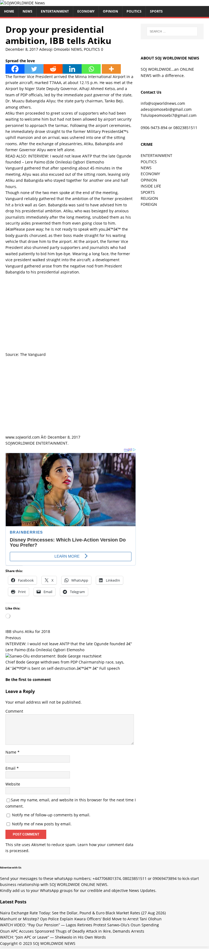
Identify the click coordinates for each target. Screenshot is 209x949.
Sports (156, 11)
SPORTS (148, 192)
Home (9, 11)
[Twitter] (34, 69)
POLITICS (134, 11)
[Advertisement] (70, 313)
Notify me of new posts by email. (42, 823)
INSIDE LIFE (151, 186)
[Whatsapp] (91, 69)
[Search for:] (172, 31)
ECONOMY (85, 11)
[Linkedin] (72, 69)
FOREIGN (149, 204)
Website (12, 784)
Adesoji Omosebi (54, 49)
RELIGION (149, 198)
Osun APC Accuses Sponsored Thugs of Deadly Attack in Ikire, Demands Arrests (72, 931)
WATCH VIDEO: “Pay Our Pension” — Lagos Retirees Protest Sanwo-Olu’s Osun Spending (79, 924)
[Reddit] (53, 69)
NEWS (27, 11)
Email (11, 768)
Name (11, 752)
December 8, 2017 (21, 49)
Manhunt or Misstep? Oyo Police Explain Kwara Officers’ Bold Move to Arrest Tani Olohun (81, 918)
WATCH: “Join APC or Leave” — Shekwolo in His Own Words (53, 937)
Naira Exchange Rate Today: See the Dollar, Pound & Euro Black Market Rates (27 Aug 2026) (83, 912)
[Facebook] (14, 69)
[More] (111, 69)
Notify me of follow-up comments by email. (51, 814)
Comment (14, 711)
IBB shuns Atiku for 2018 (27, 631)
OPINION (110, 11)
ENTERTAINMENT (55, 11)
